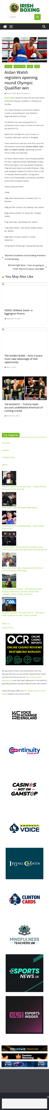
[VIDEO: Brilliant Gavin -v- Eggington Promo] (24, 284)
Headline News (19, 66)
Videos (5, 464)
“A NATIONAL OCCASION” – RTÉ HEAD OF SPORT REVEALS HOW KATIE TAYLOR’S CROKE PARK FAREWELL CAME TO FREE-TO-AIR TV (22, 591)
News (37, 66)
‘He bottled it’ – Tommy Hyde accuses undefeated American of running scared (24, 407)
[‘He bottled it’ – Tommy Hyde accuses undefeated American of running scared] (24, 378)
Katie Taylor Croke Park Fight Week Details (19, 507)
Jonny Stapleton (24, 93)
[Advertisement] (24, 1104)
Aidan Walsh (10, 98)
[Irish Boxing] (5, 27)
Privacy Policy (7, 627)
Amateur (8, 66)
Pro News (6, 443)
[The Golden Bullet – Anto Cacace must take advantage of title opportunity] (24, 329)
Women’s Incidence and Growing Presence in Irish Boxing (25, 257)
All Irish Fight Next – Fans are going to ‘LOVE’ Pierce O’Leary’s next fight (26, 267)
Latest (30, 66)
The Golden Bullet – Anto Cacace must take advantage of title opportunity (23, 359)
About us (6, 623)
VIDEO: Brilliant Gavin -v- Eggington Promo (19, 312)
